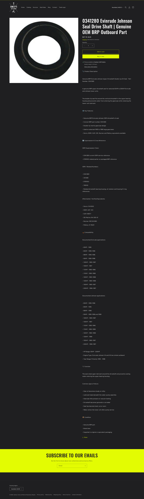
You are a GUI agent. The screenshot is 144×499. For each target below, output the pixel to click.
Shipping (84, 39)
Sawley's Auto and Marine (20, 494)
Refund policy (48, 494)
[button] (126, 7)
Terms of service (66, 494)
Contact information (77, 494)
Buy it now (100, 56)
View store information (90, 67)
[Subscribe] (85, 466)
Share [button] (85, 437)
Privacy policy (40, 494)
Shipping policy (57, 494)
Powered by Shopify (30, 494)
